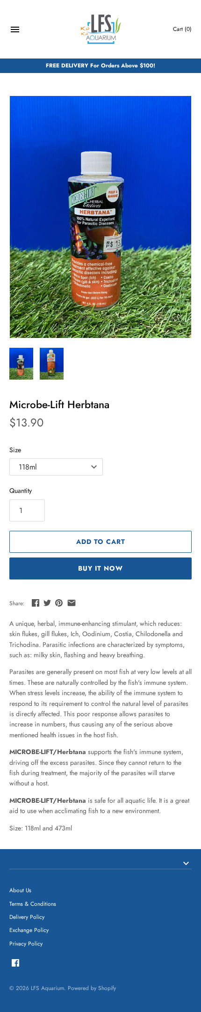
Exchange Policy (29, 930)
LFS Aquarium (47, 988)
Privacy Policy (26, 943)
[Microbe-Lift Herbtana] (100, 217)
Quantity (20, 490)
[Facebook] (15, 963)
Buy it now (100, 568)
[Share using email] (71, 603)
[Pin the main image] (59, 603)
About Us (20, 890)
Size (15, 450)
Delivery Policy (26, 917)
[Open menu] (15, 30)
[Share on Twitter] (47, 603)
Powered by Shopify (92, 988)
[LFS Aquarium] (101, 29)
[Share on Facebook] (35, 603)
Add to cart (100, 541)
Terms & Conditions (32, 904)
